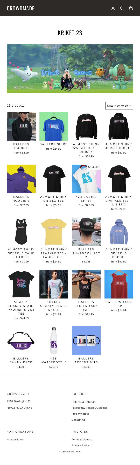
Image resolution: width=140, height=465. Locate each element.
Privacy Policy (80, 445)
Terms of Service (82, 439)
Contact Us (78, 419)
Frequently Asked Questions (89, 408)
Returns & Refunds (83, 402)
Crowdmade (20, 8)
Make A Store (15, 439)
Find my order (80, 413)
